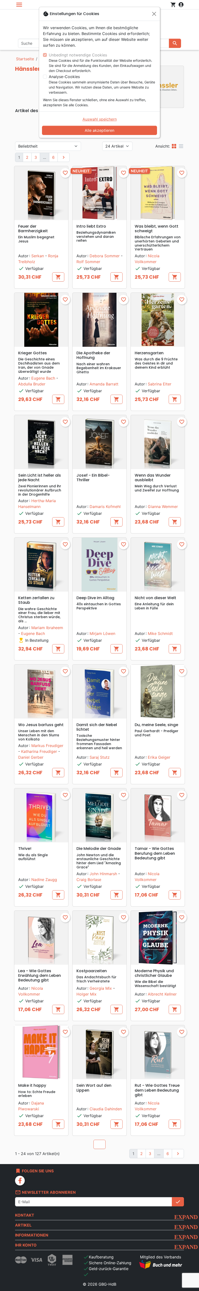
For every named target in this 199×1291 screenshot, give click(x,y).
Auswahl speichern (100, 119)
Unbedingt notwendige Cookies (78, 55)
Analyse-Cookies (64, 76)
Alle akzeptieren (99, 130)
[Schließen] (154, 14)
